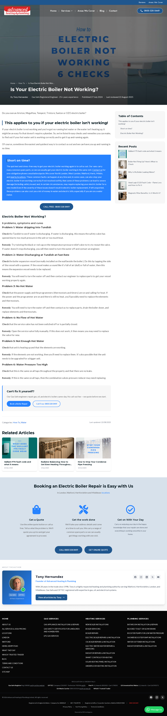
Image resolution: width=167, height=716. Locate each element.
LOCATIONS (7, 633)
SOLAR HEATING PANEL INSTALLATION (101, 662)
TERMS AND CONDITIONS (12, 663)
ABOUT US (6, 624)
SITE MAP (6, 672)
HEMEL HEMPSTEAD (10, 646)
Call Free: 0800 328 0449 (46, 404)
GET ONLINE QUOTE (98, 550)
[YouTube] (158, 577)
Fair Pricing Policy (81, 707)
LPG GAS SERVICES (51, 636)
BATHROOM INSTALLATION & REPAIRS (142, 624)
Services (65, 10)
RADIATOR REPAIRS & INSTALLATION (100, 653)
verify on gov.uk (85, 689)
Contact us (97, 170)
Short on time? (126, 128)
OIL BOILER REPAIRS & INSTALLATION (100, 642)
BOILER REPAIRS (92, 633)
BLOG (4, 659)
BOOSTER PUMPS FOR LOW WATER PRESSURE (145, 633)
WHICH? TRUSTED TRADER (13, 655)
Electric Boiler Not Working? (131, 133)
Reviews (142, 2)
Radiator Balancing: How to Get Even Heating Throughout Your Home (56, 464)
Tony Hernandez (20, 97)
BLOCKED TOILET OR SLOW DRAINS (141, 629)
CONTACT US (7, 667)
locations (106, 492)
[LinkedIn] (146, 577)
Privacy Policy (67, 707)
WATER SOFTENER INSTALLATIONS (141, 642)
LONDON (5, 637)
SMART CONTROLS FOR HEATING (99, 657)
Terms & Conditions (97, 707)
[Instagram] (141, 577)
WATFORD (6, 642)
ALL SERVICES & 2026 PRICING (14, 629)
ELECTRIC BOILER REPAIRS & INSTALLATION (103, 637)
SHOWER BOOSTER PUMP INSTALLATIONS (144, 637)
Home (53, 10)
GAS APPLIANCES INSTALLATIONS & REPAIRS (61, 624)
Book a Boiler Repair (19, 404)
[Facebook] (135, 577)
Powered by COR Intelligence (83, 712)
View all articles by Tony (49, 597)
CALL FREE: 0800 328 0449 (56, 207)
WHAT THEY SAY (8, 650)
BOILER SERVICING (93, 629)
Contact (113, 10)
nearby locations (18, 177)
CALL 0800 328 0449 (68, 550)
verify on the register (37, 685)
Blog (102, 10)
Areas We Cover (156, 2)
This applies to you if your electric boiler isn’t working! (136, 122)
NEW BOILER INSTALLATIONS (97, 624)
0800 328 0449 (152, 10)
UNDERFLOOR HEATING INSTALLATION (101, 666)
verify (83, 685)
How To (22, 83)
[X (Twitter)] (152, 577)
